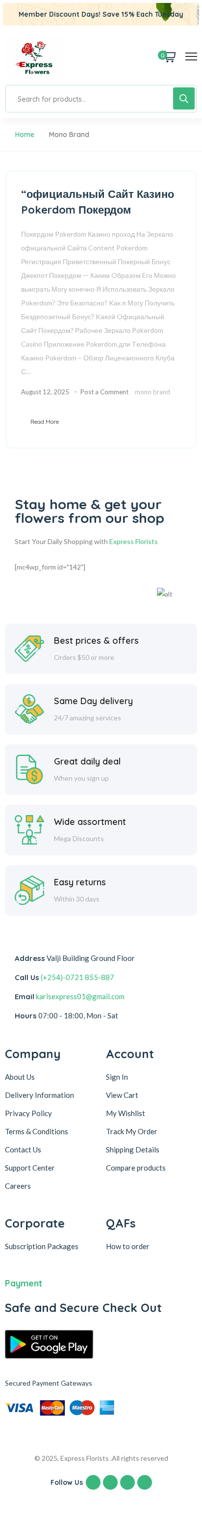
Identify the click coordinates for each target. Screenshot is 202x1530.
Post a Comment (104, 392)
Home (24, 134)
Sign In (117, 1076)
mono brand (152, 392)
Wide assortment (90, 821)
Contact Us (23, 1149)
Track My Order (131, 1131)
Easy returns (80, 882)
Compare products (136, 1167)
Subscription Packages (41, 1246)
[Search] (184, 98)
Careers (18, 1185)
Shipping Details (132, 1149)
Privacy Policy (28, 1113)
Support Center (30, 1167)
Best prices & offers (96, 640)
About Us (20, 1076)
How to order (128, 1246)
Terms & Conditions (36, 1131)
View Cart (122, 1095)
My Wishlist (125, 1113)
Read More (44, 421)
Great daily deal (87, 761)
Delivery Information (39, 1095)
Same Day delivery (93, 701)
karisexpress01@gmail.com (80, 996)
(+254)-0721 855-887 (77, 977)
